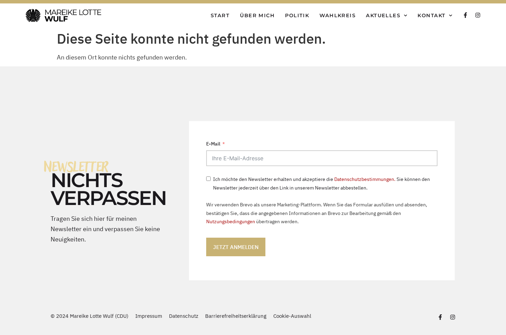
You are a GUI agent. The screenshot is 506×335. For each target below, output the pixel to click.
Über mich (257, 15)
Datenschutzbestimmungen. (365, 179)
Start (220, 15)
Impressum (148, 315)
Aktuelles (383, 15)
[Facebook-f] (465, 15)
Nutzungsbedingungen (230, 221)
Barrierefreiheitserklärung (235, 315)
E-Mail (213, 143)
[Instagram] (478, 15)
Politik (297, 15)
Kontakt (431, 15)
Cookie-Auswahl (292, 315)
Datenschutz (183, 315)
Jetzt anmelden (236, 247)
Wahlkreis (337, 15)
